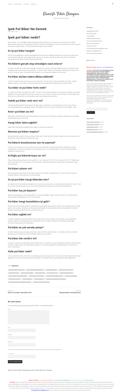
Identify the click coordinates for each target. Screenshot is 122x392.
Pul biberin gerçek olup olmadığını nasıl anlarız (20, 282)
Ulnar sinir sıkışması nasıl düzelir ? (94, 53)
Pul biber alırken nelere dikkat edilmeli (18, 276)
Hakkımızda (33, 4)
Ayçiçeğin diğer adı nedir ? (93, 31)
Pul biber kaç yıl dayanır (70, 276)
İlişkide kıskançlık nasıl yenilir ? (94, 38)
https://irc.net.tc (13, 370)
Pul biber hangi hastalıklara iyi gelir (54, 276)
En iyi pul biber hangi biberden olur (35, 270)
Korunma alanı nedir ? (92, 46)
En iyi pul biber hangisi (51, 270)
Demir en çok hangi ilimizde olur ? (94, 41)
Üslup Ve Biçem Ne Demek (93, 122)
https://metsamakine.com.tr (26, 370)
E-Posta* (10, 334)
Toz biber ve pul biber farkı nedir (41, 282)
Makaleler (15, 266)
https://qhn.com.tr (40, 370)
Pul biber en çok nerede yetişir (36, 276)
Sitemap (49, 370)
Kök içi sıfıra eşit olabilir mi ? (93, 43)
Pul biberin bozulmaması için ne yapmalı (55, 279)
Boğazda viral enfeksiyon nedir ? (94, 51)
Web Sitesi (10, 342)
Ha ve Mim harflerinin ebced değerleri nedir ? (97, 48)
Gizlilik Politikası (18, 4)
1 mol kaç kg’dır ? (91, 36)
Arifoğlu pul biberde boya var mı (16, 270)
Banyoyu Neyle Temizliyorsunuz (70, 292)
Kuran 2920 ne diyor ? (92, 33)
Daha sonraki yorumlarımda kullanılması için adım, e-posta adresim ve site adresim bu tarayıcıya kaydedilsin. (35, 349)
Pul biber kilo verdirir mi (14, 279)
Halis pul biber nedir (14, 273)
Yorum (9, 309)
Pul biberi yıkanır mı (39, 279)
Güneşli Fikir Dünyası (61, 14)
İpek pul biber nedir (40, 273)
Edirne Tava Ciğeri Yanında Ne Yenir (20, 292)
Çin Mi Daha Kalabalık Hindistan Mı (95, 132)
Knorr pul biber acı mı (52, 273)
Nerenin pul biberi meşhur (66, 273)
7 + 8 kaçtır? (11, 353)
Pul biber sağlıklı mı (27, 279)
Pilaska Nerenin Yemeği (92, 127)
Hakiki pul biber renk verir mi (66, 270)
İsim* (9, 327)
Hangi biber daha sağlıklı (27, 273)
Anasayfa (10, 4)
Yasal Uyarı (26, 4)
